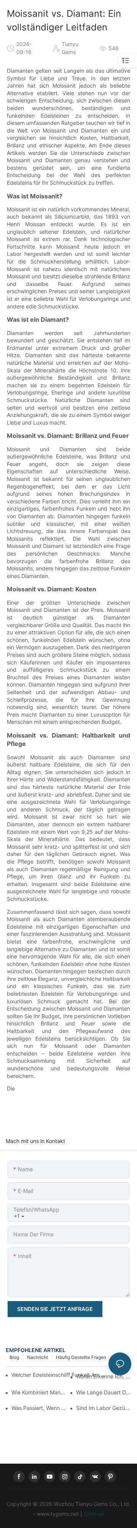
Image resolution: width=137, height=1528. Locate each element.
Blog (14, 1357)
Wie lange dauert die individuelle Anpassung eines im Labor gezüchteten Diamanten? (103, 1392)
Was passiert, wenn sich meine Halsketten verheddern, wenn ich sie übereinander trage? (39, 1408)
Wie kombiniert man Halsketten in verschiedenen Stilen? (39, 1392)
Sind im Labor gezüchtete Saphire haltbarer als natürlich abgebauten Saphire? (103, 1408)
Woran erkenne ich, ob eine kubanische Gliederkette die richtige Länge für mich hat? (103, 1376)
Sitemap (93, 1513)
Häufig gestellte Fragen (81, 1357)
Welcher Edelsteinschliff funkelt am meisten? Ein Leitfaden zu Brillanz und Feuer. (60, 1375)
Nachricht (37, 1357)
